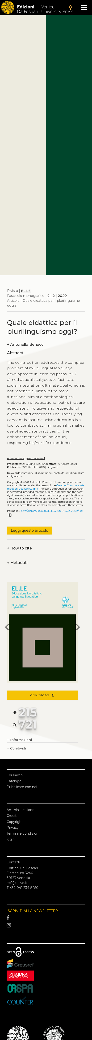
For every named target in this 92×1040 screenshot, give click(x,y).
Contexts (59, 473)
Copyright (15, 822)
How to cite (19, 548)
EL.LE (26, 291)
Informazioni (19, 740)
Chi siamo (15, 775)
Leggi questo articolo (29, 530)
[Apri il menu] (84, 7)
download (42, 695)
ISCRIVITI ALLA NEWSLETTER (32, 911)
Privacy (13, 827)
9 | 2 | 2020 (57, 296)
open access (15, 458)
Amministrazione (20, 810)
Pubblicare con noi (22, 787)
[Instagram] (46, 925)
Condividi (16, 748)
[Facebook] (46, 918)
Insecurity (27, 473)
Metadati (17, 563)
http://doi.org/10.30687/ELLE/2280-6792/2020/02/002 (52, 511)
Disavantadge (43, 473)
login (11, 839)
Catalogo (14, 781)
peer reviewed (35, 458)
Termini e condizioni (23, 833)
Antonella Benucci (25, 344)
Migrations (15, 476)
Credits (12, 816)
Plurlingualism (75, 473)
